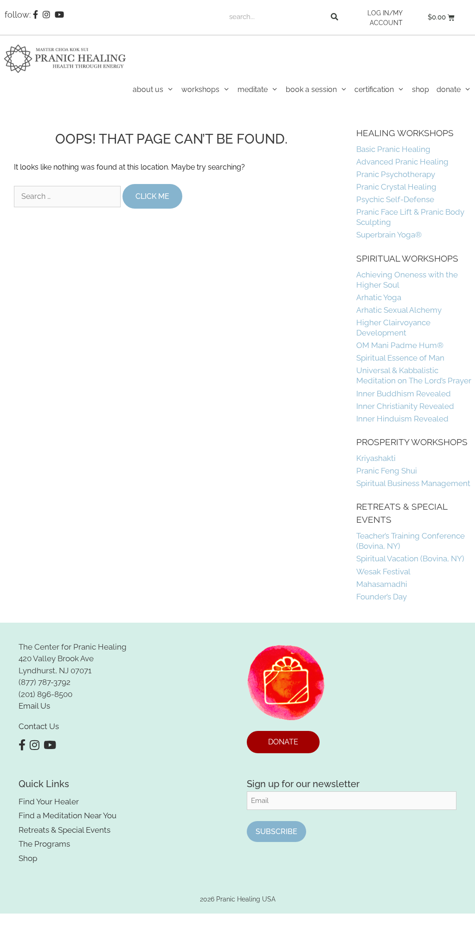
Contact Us (39, 726)
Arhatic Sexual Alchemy (399, 310)
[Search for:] (68, 196)
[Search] (334, 16)
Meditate (253, 89)
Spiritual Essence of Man (400, 357)
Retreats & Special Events (64, 830)
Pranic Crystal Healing (396, 186)
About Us (148, 89)
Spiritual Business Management (413, 483)
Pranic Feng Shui (386, 470)
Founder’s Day (381, 596)
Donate (448, 89)
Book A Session (311, 89)
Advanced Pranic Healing (402, 161)
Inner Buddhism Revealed (403, 393)
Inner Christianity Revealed (405, 406)
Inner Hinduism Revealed (402, 418)
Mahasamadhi (381, 584)
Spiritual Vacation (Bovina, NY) (410, 558)
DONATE (283, 741)
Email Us (34, 705)
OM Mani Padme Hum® (399, 345)
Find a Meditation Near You (67, 815)
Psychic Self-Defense (395, 199)
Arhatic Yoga (378, 297)
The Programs (44, 843)
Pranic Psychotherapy (395, 174)
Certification (374, 89)
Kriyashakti (376, 458)
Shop (420, 89)
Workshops (200, 89)
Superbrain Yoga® (389, 234)
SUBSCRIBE (276, 831)
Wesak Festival (383, 571)
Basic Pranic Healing (393, 149)
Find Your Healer (49, 801)
